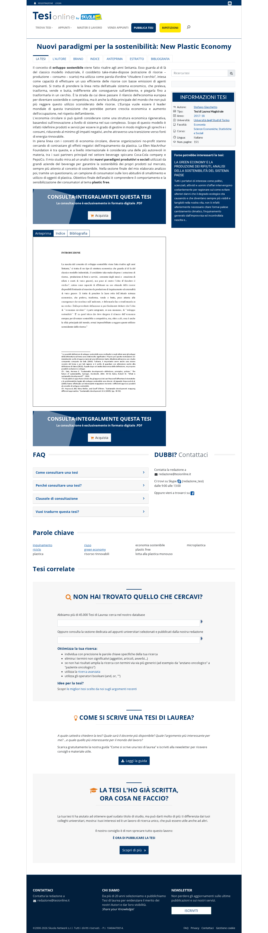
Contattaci (207, 928)
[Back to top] (261, 926)
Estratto (137, 59)
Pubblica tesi (143, 28)
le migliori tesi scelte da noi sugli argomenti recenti (102, 689)
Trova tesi (43, 27)
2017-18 (199, 115)
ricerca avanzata (89, 672)
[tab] (90, 473)
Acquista (101, 215)
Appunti (64, 27)
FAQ (186, 928)
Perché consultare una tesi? (59, 485)
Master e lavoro (89, 27)
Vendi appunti (118, 27)
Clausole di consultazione (57, 498)
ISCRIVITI (191, 910)
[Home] (68, 16)
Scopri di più (132, 850)
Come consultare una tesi (57, 472)
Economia (199, 124)
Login (58, 3)
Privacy (195, 928)
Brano (78, 59)
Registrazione (45, 3)
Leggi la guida (136, 761)
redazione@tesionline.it (175, 474)
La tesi (41, 59)
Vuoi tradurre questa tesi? (57, 511)
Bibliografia (160, 59)
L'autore (59, 59)
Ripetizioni (170, 28)
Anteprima (115, 59)
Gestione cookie (225, 928)
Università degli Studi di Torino (212, 120)
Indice (95, 59)
